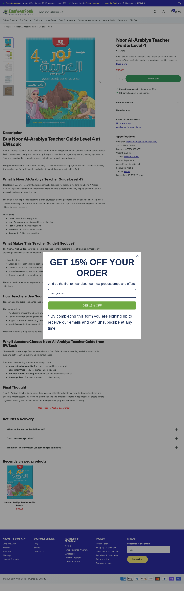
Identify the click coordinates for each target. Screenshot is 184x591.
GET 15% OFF (92, 305)
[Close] (137, 255)
